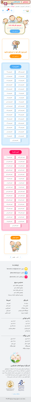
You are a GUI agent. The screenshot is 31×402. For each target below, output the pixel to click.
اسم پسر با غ (21, 119)
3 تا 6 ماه (13, 321)
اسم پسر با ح (21, 89)
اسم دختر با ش (21, 191)
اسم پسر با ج (21, 85)
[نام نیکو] (26, 10)
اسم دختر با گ (21, 213)
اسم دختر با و (21, 221)
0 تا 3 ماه (28, 321)
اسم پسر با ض (21, 110)
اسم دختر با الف (21, 157)
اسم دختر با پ (9, 161)
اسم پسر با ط (9, 110)
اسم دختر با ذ (9, 178)
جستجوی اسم (15, 56)
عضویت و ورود (7, 6)
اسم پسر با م (21, 132)
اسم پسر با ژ (21, 102)
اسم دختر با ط (9, 196)
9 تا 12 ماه (13, 323)
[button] (10, 257)
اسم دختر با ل (9, 213)
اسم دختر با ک (9, 208)
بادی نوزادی (27, 328)
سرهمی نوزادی (12, 328)
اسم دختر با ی (15, 225)
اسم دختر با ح (21, 174)
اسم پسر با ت (21, 80)
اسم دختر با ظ (21, 200)
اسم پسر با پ (9, 76)
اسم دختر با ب (21, 161)
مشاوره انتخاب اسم (18, 288)
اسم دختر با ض (21, 196)
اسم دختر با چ (9, 170)
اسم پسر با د (21, 93)
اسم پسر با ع (9, 115)
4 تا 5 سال (27, 341)
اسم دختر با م (21, 217)
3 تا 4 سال (13, 339)
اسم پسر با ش (21, 106)
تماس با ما (25, 306)
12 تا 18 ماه (27, 326)
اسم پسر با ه (9, 136)
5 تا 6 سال (13, 341)
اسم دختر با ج (21, 170)
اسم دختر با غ (21, 204)
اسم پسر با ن (9, 132)
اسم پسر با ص (9, 106)
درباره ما (26, 303)
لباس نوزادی (26, 318)
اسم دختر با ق (21, 208)
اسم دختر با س (9, 187)
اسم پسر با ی (15, 140)
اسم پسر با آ (9, 72)
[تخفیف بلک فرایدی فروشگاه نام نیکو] (15, 2)
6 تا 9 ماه (28, 323)
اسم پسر (22, 6)
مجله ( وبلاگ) (25, 308)
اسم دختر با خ (9, 174)
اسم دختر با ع (9, 200)
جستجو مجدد (15, 31)
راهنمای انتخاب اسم (18, 292)
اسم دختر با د (21, 178)
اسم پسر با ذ (9, 93)
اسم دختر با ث (9, 166)
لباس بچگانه (26, 336)
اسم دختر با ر (21, 183)
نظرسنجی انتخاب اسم (18, 285)
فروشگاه (12, 6)
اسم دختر (27, 6)
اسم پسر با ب (21, 76)
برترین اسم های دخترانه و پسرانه (15, 295)
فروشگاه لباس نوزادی (23, 310)
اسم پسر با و (21, 136)
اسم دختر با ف (9, 204)
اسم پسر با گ (21, 127)
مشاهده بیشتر (16, 394)
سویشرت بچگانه (26, 348)
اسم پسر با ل (9, 127)
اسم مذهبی (7, 313)
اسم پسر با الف (21, 72)
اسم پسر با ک (9, 123)
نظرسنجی (17, 6)
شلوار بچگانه (12, 346)
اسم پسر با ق (21, 123)
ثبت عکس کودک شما (18, 290)
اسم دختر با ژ (21, 187)
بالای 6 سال (27, 343)
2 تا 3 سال (27, 339)
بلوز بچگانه (27, 346)
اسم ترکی (8, 310)
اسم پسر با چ (9, 85)
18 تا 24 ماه (12, 326)
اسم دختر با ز (9, 183)
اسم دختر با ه (9, 221)
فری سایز (13, 343)
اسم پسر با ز (9, 97)
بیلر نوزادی (27, 331)
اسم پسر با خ (9, 89)
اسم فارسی (8, 308)
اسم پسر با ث (9, 80)
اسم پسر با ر (21, 97)
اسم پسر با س (9, 102)
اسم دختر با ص (9, 191)
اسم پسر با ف (9, 119)
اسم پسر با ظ (21, 115)
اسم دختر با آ (9, 157)
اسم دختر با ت (21, 166)
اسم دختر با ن (9, 217)
